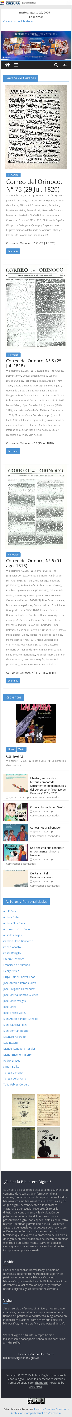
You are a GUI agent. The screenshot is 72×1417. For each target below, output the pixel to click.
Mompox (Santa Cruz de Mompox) (33, 415)
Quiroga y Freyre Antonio (45, 225)
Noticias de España (53, 220)
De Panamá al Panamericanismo (41, 875)
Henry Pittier (11, 971)
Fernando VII (34, 210)
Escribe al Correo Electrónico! (36, 1354)
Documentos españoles (19, 605)
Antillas (59, 370)
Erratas (44, 610)
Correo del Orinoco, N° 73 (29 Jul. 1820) (34, 185)
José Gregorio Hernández (19, 989)
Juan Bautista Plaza (15, 1025)
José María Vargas (14, 1001)
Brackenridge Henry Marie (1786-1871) (27, 590)
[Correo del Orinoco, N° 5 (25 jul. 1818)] (36, 267)
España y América (15, 210)
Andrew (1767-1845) (22, 580)
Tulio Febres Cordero (16, 1084)
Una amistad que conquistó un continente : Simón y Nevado (47, 851)
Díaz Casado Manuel (53, 600)
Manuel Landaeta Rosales (19, 1048)
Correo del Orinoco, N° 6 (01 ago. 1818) (34, 563)
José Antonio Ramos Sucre (19, 983)
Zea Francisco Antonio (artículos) (38, 664)
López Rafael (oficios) (33, 405)
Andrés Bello (11, 917)
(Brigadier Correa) (16, 575)
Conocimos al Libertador (18, 21)
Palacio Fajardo (31, 420)
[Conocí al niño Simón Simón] (15, 805)
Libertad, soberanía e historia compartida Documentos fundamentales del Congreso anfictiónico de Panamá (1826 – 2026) (48, 785)
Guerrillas (46, 620)
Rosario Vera (39, 760)
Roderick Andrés (46, 654)
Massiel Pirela (42, 370)
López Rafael (13, 405)
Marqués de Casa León (26, 410)
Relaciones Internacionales (20, 654)
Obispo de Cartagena (18, 225)
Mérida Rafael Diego (17, 634)
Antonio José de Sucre (17, 929)
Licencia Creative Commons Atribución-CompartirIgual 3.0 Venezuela (40, 1411)
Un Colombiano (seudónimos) (31, 235)
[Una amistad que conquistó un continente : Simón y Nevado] (15, 846)
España (53, 375)
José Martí (9, 1007)
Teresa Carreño (13, 1072)
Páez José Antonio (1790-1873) (31, 644)
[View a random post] (64, 65)
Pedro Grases (11, 1060)
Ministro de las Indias (50, 634)
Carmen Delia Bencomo (18, 941)
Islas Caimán (25, 395)
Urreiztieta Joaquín (34, 659)
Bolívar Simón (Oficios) (35, 375)
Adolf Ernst (10, 911)
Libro (11, 749)
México (33, 634)
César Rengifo (12, 953)
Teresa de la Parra (14, 1078)
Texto (21, 749)
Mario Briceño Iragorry (17, 1054)
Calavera (15, 756)
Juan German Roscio (16, 1030)
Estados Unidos (14, 380)
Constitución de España (41, 200)
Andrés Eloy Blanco (15, 923)
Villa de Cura (35, 435)
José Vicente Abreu (14, 1013)
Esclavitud (54, 205)
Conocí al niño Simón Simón (47, 807)
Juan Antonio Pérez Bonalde (20, 1019)
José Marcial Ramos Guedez (20, 995)
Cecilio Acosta (12, 947)
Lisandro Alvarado (14, 1036)
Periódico (13, 175)
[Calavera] (36, 706)
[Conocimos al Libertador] (15, 826)
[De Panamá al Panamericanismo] (15, 871)
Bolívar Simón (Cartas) (49, 585)
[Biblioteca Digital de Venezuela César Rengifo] (36, 33)
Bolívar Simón (13, 375)
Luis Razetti (10, 1042)
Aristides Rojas (12, 935)
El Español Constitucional (33, 205)
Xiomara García (44, 195)
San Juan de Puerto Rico (37, 430)
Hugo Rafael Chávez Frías (19, 977)
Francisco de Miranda (16, 965)
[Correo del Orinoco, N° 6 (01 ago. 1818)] (36, 467)
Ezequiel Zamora (13, 959)
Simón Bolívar (12, 1066)
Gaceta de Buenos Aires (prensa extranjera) (37, 385)
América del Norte (37, 575)
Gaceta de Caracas (52, 210)
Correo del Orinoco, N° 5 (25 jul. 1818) (34, 363)
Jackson (22, 625)
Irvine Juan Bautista (38, 390)
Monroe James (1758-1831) (20, 639)
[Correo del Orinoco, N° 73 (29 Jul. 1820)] (36, 87)
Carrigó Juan (34, 595)
